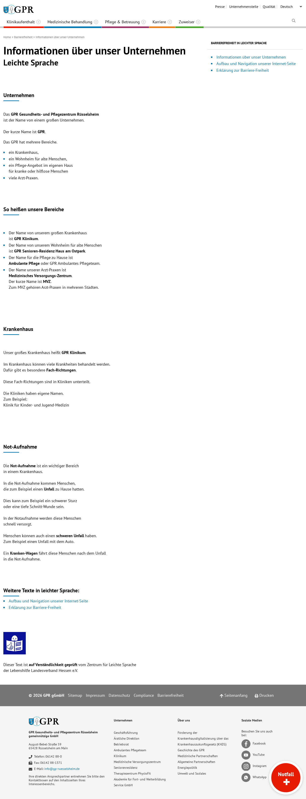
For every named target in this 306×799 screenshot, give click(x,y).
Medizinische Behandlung (69, 21)
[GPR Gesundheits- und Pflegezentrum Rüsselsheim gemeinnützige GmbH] (18, 8)
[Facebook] (246, 744)
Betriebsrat (121, 744)
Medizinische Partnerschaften (198, 756)
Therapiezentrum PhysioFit (132, 773)
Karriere (159, 21)
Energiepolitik (187, 768)
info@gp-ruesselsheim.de (62, 769)
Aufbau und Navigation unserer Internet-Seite (48, 601)
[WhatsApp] (246, 777)
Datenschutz (119, 695)
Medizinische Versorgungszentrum (137, 762)
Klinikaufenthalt (21, 21)
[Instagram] (246, 766)
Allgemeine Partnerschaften (196, 762)
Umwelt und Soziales (192, 773)
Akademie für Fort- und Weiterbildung (140, 779)
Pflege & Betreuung (122, 21)
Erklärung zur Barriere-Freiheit (35, 607)
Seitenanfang (235, 695)
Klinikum (120, 756)
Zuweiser (186, 21)
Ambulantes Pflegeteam (130, 750)
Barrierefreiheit (170, 695)
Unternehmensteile (243, 6)
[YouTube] (246, 755)
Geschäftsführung (126, 733)
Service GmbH (123, 785)
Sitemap (75, 695)
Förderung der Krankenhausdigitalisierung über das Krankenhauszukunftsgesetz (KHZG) (203, 738)
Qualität (269, 6)
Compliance (144, 695)
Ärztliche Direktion (126, 738)
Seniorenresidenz (125, 768)
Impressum (95, 695)
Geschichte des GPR (191, 750)
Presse (220, 6)
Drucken (266, 695)
